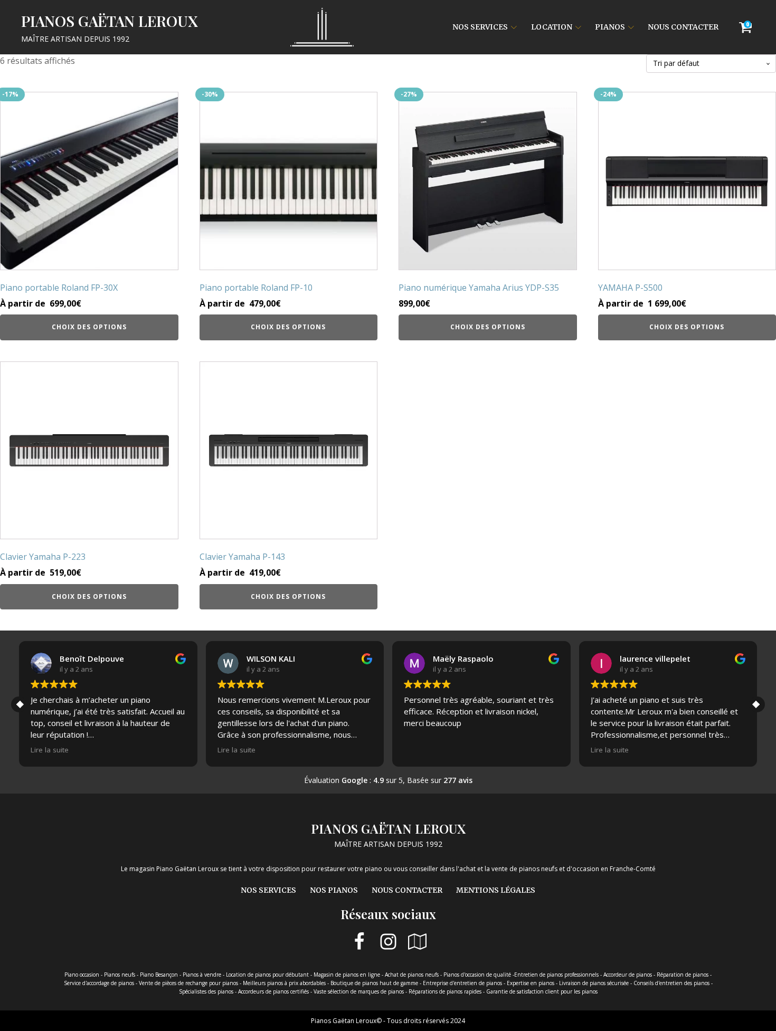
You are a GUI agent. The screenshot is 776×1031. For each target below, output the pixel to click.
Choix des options (89, 326)
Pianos (610, 27)
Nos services (480, 27)
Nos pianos (334, 890)
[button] (757, 704)
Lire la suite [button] (50, 750)
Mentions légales (495, 890)
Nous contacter (683, 27)
